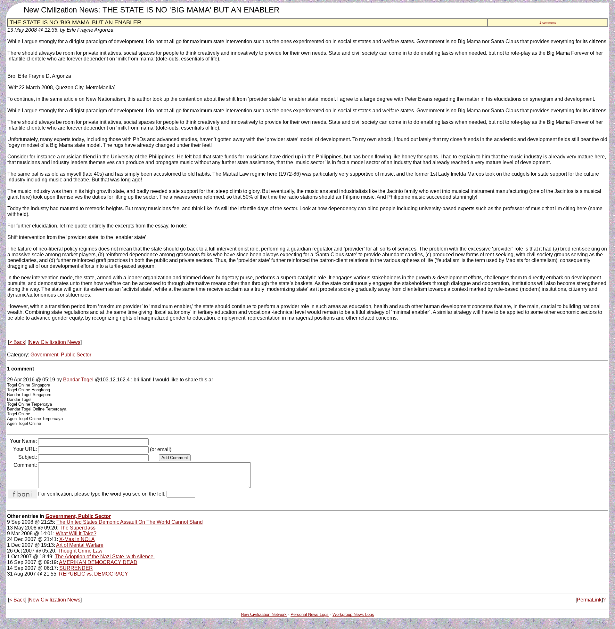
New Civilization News (54, 342)
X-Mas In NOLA (77, 539)
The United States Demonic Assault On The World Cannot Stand (129, 522)
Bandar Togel (78, 379)
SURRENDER (76, 568)
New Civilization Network (264, 614)
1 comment (547, 22)
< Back (17, 342)
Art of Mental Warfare (79, 545)
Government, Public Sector (60, 354)
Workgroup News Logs (353, 614)
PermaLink (589, 599)
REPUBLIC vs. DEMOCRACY (93, 574)
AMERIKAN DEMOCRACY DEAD (98, 562)
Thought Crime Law (80, 550)
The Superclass (77, 527)
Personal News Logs (310, 614)
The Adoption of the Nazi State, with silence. (105, 556)
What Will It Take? (76, 533)
